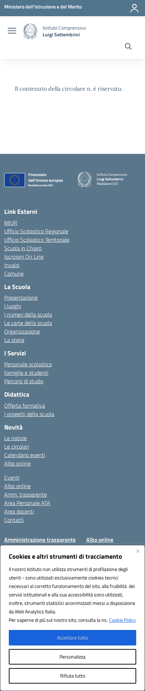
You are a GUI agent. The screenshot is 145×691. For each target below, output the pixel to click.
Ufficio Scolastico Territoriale (36, 239)
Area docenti (19, 511)
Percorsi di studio (23, 381)
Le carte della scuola (28, 323)
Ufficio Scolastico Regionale (36, 231)
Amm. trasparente (25, 494)
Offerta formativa (24, 405)
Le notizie (15, 438)
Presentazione (21, 297)
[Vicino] (137, 551)
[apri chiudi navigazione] (12, 31)
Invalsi (11, 265)
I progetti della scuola (29, 414)
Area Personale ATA (27, 503)
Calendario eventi (24, 455)
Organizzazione (22, 331)
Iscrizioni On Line (24, 256)
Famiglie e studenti (26, 372)
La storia (14, 340)
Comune (14, 273)
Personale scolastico (28, 364)
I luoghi (12, 306)
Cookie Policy (122, 620)
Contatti (14, 520)
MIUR (10, 222)
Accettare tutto (72, 637)
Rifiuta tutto (72, 675)
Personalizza (72, 656)
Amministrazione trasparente (40, 539)
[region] (72, 618)
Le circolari (16, 446)
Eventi (11, 477)
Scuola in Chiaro (23, 248)
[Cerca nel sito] (128, 47)
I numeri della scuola (28, 314)
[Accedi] (134, 8)
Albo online (17, 463)
